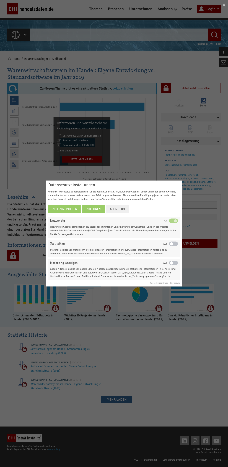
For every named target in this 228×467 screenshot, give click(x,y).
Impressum (175, 283)
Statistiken (57, 243)
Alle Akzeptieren (65, 208)
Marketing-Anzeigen (64, 263)
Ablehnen (94, 208)
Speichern (117, 208)
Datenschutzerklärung (158, 283)
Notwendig (57, 221)
